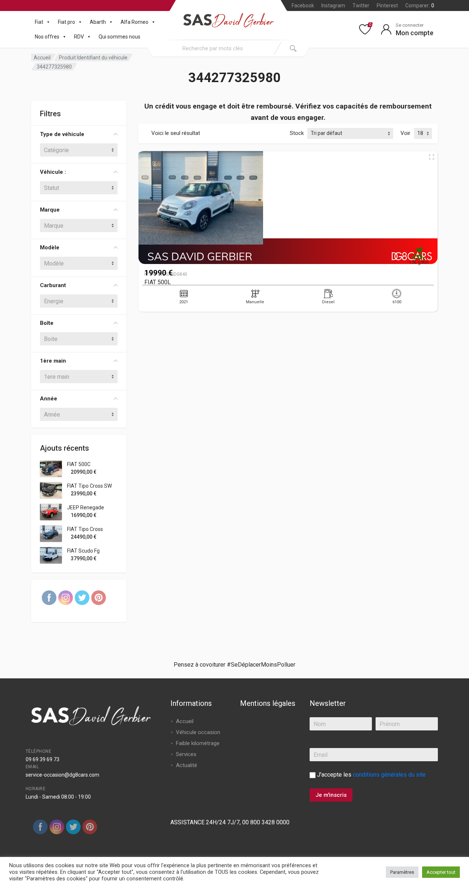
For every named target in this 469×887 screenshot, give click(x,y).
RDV (79, 37)
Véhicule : (53, 172)
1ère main (53, 361)
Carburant (53, 285)
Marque (50, 209)
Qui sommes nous (119, 37)
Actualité (186, 765)
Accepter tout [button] (440, 872)
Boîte (46, 323)
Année (48, 398)
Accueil (42, 58)
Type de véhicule (62, 134)
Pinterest (387, 5)
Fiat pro (66, 22)
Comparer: (419, 5)
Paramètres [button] (402, 872)
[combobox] (212, 48)
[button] (47, 22)
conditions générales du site (389, 774)
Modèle (49, 247)
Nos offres (47, 37)
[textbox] (78, 150)
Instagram (333, 5)
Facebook (303, 5)
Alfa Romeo (134, 22)
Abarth (98, 22)
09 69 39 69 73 (42, 759)
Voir (405, 133)
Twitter (360, 5)
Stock (297, 133)
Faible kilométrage (197, 743)
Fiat (39, 22)
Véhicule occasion (198, 732)
